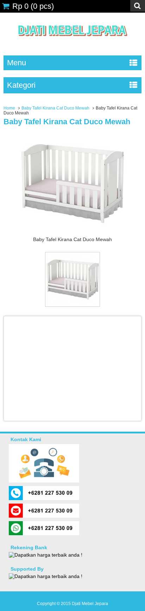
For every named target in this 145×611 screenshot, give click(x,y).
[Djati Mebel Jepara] (73, 44)
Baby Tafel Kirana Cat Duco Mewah (55, 108)
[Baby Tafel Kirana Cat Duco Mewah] (72, 233)
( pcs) (33, 6)
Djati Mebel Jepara (90, 603)
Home (9, 108)
